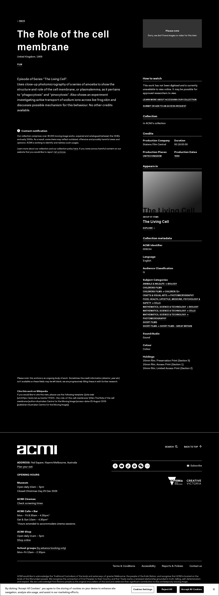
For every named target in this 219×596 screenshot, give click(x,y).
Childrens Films (152, 287)
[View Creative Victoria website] (184, 482)
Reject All (167, 589)
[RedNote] (147, 466)
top (191, 446)
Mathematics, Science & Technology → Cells (169, 310)
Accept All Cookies (191, 589)
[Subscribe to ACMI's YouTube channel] (121, 466)
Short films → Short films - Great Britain (167, 325)
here (75, 149)
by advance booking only (51, 548)
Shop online (24, 540)
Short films (150, 322)
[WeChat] (140, 466)
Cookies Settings (142, 589)
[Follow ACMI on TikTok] (128, 466)
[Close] (213, 589)
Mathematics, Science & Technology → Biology (170, 306)
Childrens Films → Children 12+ (161, 291)
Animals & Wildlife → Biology (160, 283)
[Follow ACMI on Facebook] (115, 466)
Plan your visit (25, 467)
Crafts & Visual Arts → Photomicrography (168, 295)
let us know (59, 152)
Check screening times (30, 503)
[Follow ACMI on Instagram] (134, 466)
